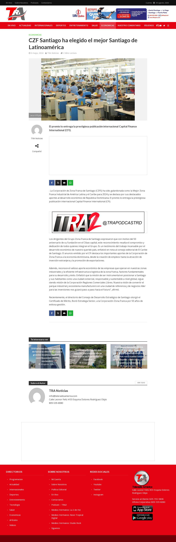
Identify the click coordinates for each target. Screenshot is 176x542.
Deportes (61, 25)
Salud (95, 25)
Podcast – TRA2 (59, 504)
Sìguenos (55, 528)
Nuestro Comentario (129, 25)
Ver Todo (141, 383)
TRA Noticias (53, 53)
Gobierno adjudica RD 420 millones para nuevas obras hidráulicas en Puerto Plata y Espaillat (87, 355)
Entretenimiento (78, 25)
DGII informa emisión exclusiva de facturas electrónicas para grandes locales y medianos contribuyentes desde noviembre (47, 354)
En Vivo (9, 3)
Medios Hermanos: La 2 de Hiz (66, 509)
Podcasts (34, 3)
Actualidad (25, 25)
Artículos (13, 520)
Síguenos (149, 25)
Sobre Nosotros (21, 3)
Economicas (107, 25)
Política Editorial (58, 489)
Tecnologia (14, 504)
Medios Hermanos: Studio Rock (66, 523)
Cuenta (149, 3)
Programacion (16, 479)
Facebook (98, 479)
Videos (12, 525)
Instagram (98, 494)
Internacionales (43, 25)
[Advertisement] (98, 155)
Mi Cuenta (56, 479)
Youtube (97, 484)
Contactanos (46, 3)
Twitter (97, 489)
